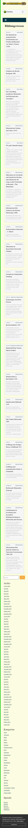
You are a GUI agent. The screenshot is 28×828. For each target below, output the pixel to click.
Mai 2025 (6, 624)
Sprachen (6, 785)
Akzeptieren (14, 824)
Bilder (5, 737)
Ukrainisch (6, 808)
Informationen (7, 755)
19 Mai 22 (8, 374)
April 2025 (6, 626)
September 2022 (8, 704)
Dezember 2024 (7, 636)
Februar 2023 (7, 692)
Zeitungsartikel (7, 793)
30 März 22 (8, 464)
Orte (5, 777)
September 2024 (8, 644)
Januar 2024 (7, 664)
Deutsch (6, 802)
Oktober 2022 (7, 702)
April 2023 (6, 687)
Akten (5, 732)
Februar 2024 (7, 661)
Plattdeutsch (6, 809)
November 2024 (7, 639)
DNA (5, 750)
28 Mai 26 (8, 89)
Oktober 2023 (7, 672)
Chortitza (6, 745)
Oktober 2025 (7, 611)
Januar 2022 (7, 724)
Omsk (5, 775)
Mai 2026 (6, 593)
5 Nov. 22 (8, 297)
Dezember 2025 (7, 606)
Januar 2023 (7, 694)
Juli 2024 (6, 649)
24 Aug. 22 (8, 345)
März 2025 (6, 629)
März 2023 (6, 689)
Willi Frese (20, 32)
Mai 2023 (6, 684)
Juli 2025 (6, 619)
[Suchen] (22, 577)
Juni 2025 (6, 621)
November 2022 (7, 699)
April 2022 (6, 717)
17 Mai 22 (8, 399)
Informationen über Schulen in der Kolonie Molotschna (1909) (13, 210)
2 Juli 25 (8, 143)
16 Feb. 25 (8, 205)
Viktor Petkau (19, 68)
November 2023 (7, 669)
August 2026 (7, 586)
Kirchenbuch (7, 762)
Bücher (5, 742)
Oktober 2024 (7, 641)
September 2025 (8, 614)
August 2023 (7, 677)
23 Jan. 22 (8, 545)
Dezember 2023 (7, 666)
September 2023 (8, 674)
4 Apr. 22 (8, 442)
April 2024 (6, 656)
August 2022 (7, 707)
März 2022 (6, 719)
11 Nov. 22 (8, 272)
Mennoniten (7, 770)
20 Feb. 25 (8, 172)
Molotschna (6, 772)
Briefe (5, 740)
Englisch (6, 804)
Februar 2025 (7, 631)
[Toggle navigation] (23, 11)
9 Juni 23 (8, 244)
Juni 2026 (6, 591)
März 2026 (6, 599)
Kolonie (6, 765)
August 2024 (7, 646)
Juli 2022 (6, 709)
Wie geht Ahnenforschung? (14, 145)
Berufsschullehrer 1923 (13, 325)
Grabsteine (6, 752)
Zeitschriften (7, 790)
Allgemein (6, 735)
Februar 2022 (7, 722)
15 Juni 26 (8, 68)
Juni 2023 (6, 682)
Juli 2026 (6, 588)
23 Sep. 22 (8, 322)
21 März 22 (8, 507)
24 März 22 (8, 485)
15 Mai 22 (8, 417)
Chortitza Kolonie (8, 747)
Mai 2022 (6, 714)
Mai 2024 (6, 654)
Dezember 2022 (7, 697)
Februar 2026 (7, 601)
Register (6, 783)
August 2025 (7, 616)
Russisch (6, 806)
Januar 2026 (7, 604)
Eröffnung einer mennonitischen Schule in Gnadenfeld (14, 469)
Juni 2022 (6, 712)
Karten (5, 760)
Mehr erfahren (20, 821)
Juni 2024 (6, 651)
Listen (5, 767)
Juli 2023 (6, 679)
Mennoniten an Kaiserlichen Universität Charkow (13, 248)
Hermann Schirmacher (17, 297)
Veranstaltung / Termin (9, 788)
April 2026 (6, 596)
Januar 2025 (7, 634)
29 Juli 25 (8, 125)
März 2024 (6, 659)
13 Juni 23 (8, 227)
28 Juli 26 (8, 32)
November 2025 (7, 609)
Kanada (6, 757)
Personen (6, 780)
